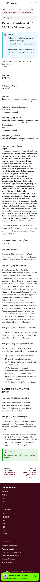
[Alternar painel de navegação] (3, 3)
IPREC (4, 523)
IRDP (4, 530)
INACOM (5, 517)
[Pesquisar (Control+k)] (31, 3)
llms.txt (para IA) (8, 562)
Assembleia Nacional (10, 545)
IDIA (3, 520)
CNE (4, 514)
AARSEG (5, 492)
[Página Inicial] (4, 9)
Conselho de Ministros (10, 555)
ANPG (4, 495)
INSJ (3, 527)
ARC (3, 498)
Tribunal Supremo (8, 559)
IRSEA (4, 533)
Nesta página (8, 18)
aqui (10, 457)
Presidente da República (11, 552)
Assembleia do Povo (9, 549)
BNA (4, 502)
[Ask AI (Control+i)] (36, 3)
